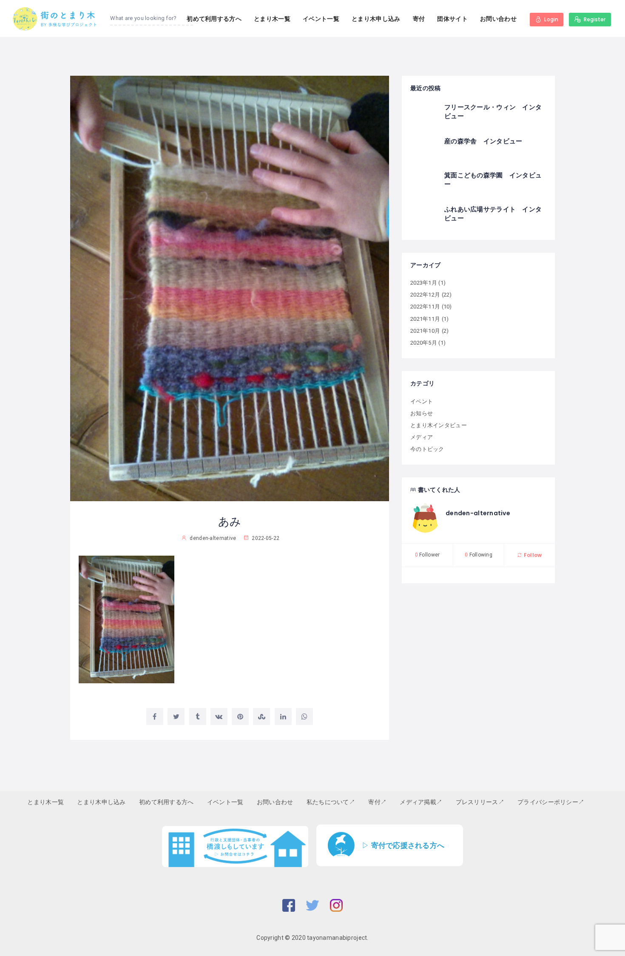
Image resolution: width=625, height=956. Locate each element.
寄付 (419, 18)
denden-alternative (478, 513)
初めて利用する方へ (214, 18)
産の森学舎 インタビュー (483, 141)
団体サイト (452, 18)
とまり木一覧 (272, 18)
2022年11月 (425, 306)
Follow (532, 555)
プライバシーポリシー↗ (550, 802)
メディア (421, 437)
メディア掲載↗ (421, 802)
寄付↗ (377, 802)
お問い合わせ (498, 18)
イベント (421, 401)
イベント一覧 (321, 18)
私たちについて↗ (331, 802)
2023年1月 (423, 283)
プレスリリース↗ (480, 802)
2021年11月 (425, 319)
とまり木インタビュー (438, 425)
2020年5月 (423, 343)
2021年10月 (425, 331)
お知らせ (421, 413)
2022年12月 (425, 294)
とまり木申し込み (376, 18)
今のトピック (427, 449)
